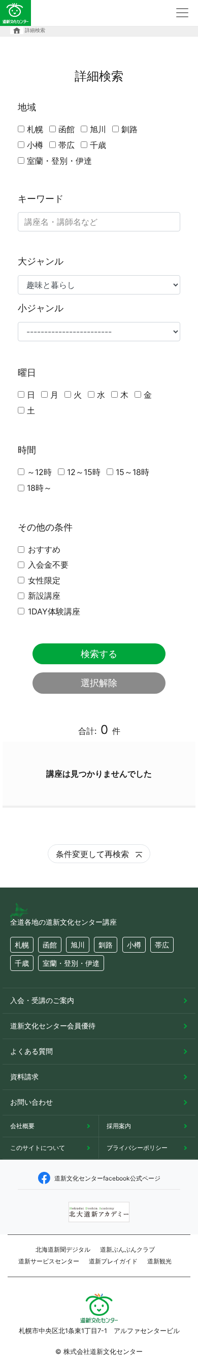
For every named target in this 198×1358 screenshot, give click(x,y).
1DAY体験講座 (54, 611)
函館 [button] (50, 944)
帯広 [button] (162, 944)
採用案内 (119, 1126)
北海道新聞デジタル (63, 1249)
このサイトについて (37, 1148)
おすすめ (44, 549)
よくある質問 (31, 1051)
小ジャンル (40, 308)
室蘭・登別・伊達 (59, 161)
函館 (66, 129)
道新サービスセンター (48, 1261)
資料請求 (24, 1076)
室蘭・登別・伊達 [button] (71, 963)
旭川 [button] (78, 944)
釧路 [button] (105, 944)
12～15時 (84, 472)
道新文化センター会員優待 (52, 1025)
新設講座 (44, 596)
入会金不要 (48, 564)
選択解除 (99, 682)
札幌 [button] (22, 944)
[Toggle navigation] (182, 12)
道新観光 (159, 1261)
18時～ (39, 488)
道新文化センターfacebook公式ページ (107, 1178)
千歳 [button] (22, 963)
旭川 (98, 129)
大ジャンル (40, 261)
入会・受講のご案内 (42, 1000)
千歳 (98, 145)
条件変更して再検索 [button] (93, 854)
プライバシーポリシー (137, 1148)
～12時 (39, 472)
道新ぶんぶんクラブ (127, 1249)
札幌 (35, 129)
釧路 (129, 129)
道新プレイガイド (113, 1261)
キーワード (40, 198)
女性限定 (44, 580)
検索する (99, 653)
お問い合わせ (31, 1102)
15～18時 (132, 472)
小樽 (35, 145)
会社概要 (22, 1126)
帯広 (66, 145)
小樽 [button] (134, 944)
